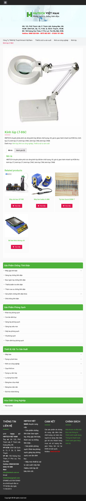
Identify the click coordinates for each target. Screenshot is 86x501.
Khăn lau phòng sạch (12, 313)
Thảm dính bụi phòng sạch (14, 340)
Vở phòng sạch (10, 336)
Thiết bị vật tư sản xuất (43, 40)
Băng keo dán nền (11, 387)
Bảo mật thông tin (72, 432)
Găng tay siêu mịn (11, 326)
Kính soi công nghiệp (61, 40)
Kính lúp (74, 40)
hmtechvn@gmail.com (11, 478)
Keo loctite (9, 406)
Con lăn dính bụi (10, 317)
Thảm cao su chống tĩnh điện (15, 289)
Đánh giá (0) (20, 150)
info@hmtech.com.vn (11, 472)
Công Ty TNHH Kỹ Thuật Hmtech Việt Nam (17, 40)
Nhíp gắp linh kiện (11, 271)
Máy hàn (8, 354)
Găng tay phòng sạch (12, 322)
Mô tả (10, 150)
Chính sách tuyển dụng (73, 435)
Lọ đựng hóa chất (11, 378)
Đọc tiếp (17, 206)
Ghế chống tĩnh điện (12, 299)
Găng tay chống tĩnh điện (14, 275)
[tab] (10, 150)
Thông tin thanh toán (73, 438)
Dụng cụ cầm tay (11, 373)
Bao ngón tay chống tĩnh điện (15, 280)
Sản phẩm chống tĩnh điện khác (16, 294)
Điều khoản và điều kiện (74, 429)
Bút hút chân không (12, 392)
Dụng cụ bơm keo (11, 359)
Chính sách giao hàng (73, 440)
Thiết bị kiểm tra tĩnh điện (14, 284)
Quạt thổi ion (9, 368)
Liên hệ (68, 443)
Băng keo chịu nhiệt (12, 382)
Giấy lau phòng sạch (12, 331)
